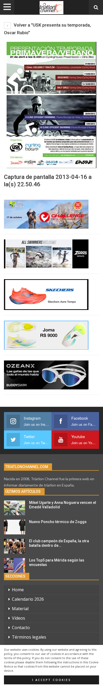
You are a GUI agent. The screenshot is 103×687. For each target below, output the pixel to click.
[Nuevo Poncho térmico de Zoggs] (14, 527)
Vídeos (18, 618)
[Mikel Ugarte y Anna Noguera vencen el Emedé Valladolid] (14, 507)
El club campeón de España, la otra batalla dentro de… (59, 543)
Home (18, 590)
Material (20, 608)
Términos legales (29, 637)
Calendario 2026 (28, 599)
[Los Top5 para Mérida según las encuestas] (14, 565)
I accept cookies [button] (51, 680)
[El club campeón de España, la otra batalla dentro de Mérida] (14, 546)
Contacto (21, 627)
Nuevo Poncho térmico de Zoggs (58, 522)
